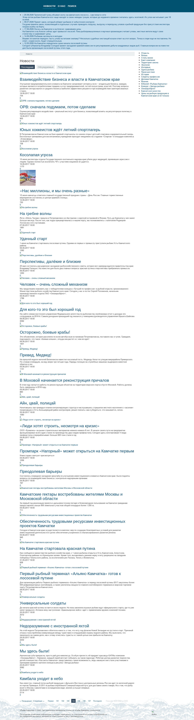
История (145, 74)
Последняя (97, 701)
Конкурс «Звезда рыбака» (153, 86)
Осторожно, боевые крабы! (45, 332)
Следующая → (38, 701)
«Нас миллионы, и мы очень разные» (55, 190)
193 (68, 701)
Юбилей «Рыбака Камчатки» (154, 83)
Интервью (145, 67)
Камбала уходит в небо (41, 678)
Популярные (65, 67)
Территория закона (149, 62)
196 (84, 701)
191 (57, 701)
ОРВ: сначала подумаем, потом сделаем (58, 106)
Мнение (144, 81)
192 (62, 701)
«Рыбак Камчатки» (27, 710)
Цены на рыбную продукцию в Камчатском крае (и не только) (155, 94)
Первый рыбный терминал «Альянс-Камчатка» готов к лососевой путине (70, 576)
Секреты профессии (150, 76)
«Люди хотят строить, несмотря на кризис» (60, 425)
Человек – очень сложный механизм (53, 284)
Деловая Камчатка (149, 79)
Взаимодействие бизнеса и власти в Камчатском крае (70, 79)
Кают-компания (148, 60)
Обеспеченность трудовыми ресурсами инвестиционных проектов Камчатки (72, 523)
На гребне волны (35, 213)
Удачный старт (33, 238)
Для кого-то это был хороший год (50, 309)
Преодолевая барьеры (41, 471)
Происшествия (148, 71)
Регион (144, 55)
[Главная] (22, 54)
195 (78, 701)
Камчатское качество (151, 90)
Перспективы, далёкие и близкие (50, 261)
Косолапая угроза (36, 154)
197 (89, 701)
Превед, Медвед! (35, 355)
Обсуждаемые (46, 67)
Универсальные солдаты (43, 603)
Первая (51, 701)
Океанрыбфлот (148, 88)
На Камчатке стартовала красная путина (57, 548)
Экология (145, 64)
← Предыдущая (26, 701)
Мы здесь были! (34, 651)
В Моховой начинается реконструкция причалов (64, 380)
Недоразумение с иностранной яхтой (54, 625)
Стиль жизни (147, 57)
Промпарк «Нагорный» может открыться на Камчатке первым (77, 451)
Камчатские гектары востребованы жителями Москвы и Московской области (71, 496)
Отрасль (145, 52)
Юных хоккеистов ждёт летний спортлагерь (60, 129)
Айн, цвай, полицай (38, 403)
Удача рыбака (147, 69)
